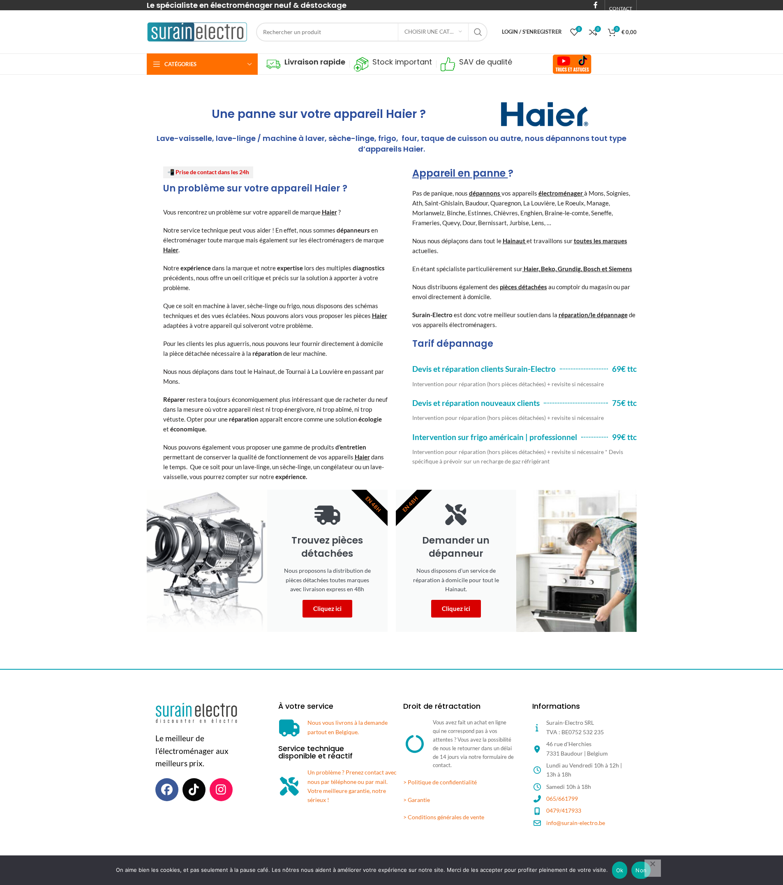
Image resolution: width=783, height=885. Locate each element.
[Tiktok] (194, 789)
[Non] (652, 868)
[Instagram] (221, 789)
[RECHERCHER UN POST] (478, 32)
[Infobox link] (305, 64)
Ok (620, 870)
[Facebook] (166, 789)
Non (641, 870)
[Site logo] (197, 31)
